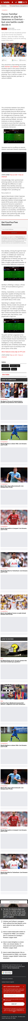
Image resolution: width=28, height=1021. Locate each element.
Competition (4, 10)
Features (4, 29)
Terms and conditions (7, 978)
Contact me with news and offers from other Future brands (14, 1000)
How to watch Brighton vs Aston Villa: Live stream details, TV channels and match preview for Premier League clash (13, 945)
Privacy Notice (21, 238)
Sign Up (14, 1004)
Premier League (14, 366)
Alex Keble (11, 28)
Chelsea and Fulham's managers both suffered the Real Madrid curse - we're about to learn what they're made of (15, 924)
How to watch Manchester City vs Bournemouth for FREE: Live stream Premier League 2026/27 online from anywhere (14, 955)
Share (5, 60)
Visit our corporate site (13, 968)
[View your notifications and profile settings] (12, 2)
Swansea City (6, 369)
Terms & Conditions (12, 1010)
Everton (14, 369)
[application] (14, 161)
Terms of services (19, 237)
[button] (2, 2)
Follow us (16, 60)
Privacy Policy (19, 1009)
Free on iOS (13, 175)
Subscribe (20, 2)
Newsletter (23, 60)
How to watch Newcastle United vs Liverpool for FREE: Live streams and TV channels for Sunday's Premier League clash (14, 934)
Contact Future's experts (8, 982)
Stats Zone (5, 366)
